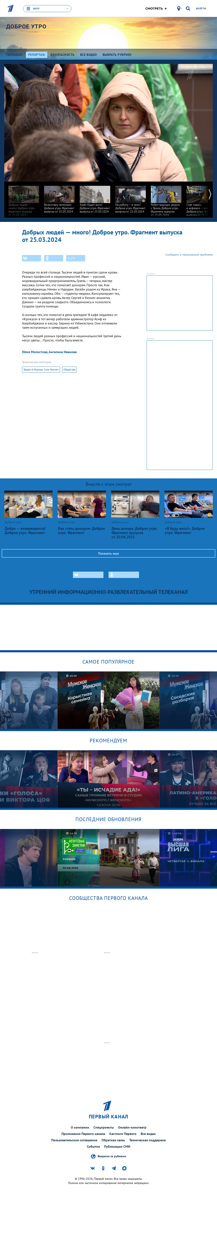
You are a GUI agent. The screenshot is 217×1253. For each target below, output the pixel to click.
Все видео (148, 1134)
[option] (23, 199)
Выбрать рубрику (117, 55)
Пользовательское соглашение (74, 1140)
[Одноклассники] (53, 258)
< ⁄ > (71, 258)
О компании (80, 1127)
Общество (69, 369)
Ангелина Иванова (63, 352)
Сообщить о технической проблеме (189, 255)
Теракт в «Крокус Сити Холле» (41, 369)
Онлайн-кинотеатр (132, 1127)
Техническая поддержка (147, 1140)
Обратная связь (113, 1140)
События (93, 1146)
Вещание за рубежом (112, 1156)
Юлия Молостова (34, 352)
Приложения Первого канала (83, 1134)
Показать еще (108, 553)
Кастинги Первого (122, 1134)
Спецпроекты (103, 1127)
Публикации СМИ (117, 1146)
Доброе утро (26, 26)
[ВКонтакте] (31, 258)
